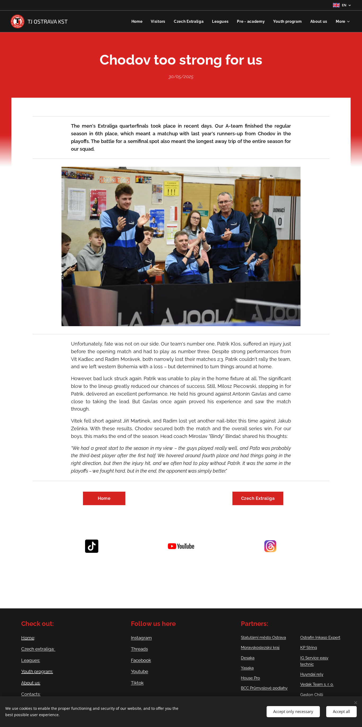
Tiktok (137, 682)
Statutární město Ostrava (263, 637)
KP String (308, 647)
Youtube (139, 671)
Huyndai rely (311, 674)
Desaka (247, 658)
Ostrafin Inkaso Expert (320, 637)
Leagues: (30, 660)
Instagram (141, 637)
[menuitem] (138, 21)
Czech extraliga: (38, 649)
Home (27, 637)
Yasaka (247, 668)
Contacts (30, 694)
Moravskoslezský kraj (260, 647)
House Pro (250, 678)
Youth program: (37, 671)
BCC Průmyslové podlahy (264, 688)
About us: (30, 682)
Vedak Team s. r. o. (317, 684)
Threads (139, 649)
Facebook (141, 660)
